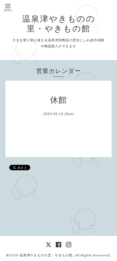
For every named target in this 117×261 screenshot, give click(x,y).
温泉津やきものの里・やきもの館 (58, 23)
